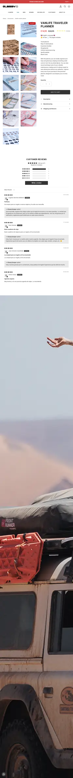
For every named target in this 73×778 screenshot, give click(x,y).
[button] (26, 169)
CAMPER (10, 12)
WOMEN (31, 12)
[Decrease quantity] (42, 84)
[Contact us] (4, 774)
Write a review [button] (36, 183)
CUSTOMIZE (51, 12)
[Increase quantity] (50, 84)
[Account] (60, 6)
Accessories (10, 18)
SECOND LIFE (41, 12)
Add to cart (55, 92)
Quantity (43, 80)
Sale (18, 12)
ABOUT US (62, 12)
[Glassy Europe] (10, 6)
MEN (24, 12)
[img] (8, 195)
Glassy (4, 18)
